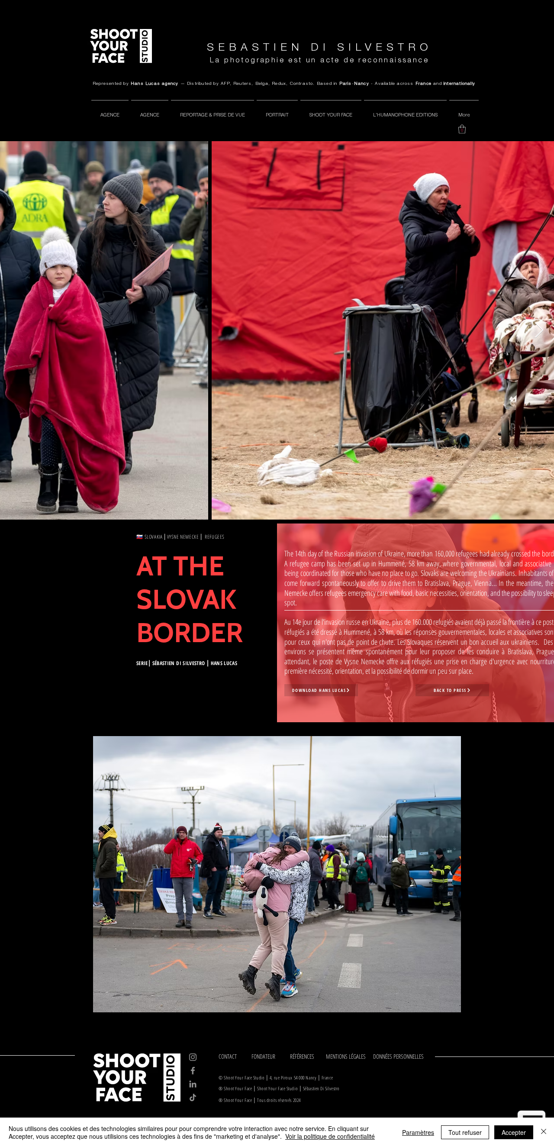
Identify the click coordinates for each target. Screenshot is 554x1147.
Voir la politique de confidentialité (330, 1136)
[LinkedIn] (193, 1084)
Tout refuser (465, 1132)
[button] (462, 129)
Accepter (514, 1132)
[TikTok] (193, 1097)
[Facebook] (193, 1071)
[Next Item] (539, 330)
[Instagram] (193, 1057)
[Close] (543, 1132)
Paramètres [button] (418, 1132)
